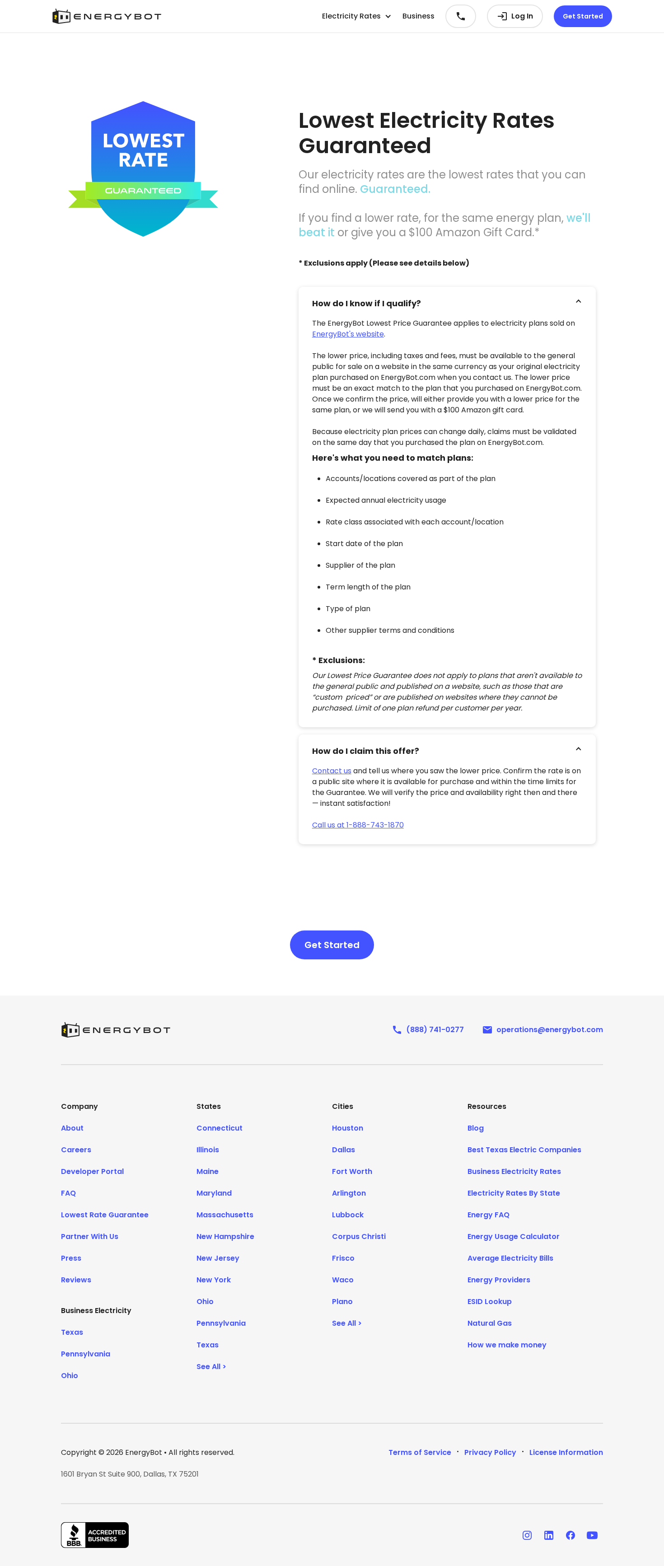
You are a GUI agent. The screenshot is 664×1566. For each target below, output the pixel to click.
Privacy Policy (490, 1452)
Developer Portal (92, 1171)
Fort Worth (352, 1171)
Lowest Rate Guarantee (105, 1215)
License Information (566, 1452)
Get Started (583, 16)
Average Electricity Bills (510, 1258)
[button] (357, 16)
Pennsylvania (85, 1354)
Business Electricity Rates (514, 1171)
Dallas (343, 1150)
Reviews (76, 1280)
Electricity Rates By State (514, 1193)
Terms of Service (419, 1452)
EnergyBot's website (348, 334)
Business (418, 16)
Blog (476, 1128)
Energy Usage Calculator (514, 1236)
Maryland (214, 1193)
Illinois (207, 1150)
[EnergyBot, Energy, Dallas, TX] (95, 1535)
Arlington (349, 1193)
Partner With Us (89, 1236)
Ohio (69, 1375)
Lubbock (348, 1215)
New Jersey (217, 1258)
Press (71, 1258)
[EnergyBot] (115, 1030)
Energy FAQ (489, 1215)
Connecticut (219, 1128)
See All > (211, 1366)
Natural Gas (490, 1323)
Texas (72, 1332)
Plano (342, 1301)
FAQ (68, 1193)
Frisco (343, 1258)
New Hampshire (225, 1236)
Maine (207, 1171)
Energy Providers (499, 1280)
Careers (76, 1150)
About (72, 1128)
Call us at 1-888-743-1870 (358, 825)
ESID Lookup (490, 1301)
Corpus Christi (359, 1236)
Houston (347, 1128)
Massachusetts (224, 1215)
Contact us (331, 771)
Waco (343, 1280)
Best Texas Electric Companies (524, 1150)
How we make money (507, 1345)
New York (213, 1280)
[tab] (447, 301)
